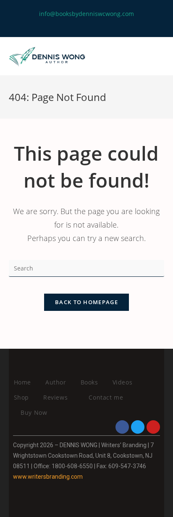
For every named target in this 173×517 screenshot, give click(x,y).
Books (89, 382)
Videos (123, 382)
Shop (21, 397)
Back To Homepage (86, 302)
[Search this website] (87, 267)
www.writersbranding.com (48, 476)
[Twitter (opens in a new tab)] (72, 23)
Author (55, 382)
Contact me (106, 397)
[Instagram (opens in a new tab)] (90, 23)
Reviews (56, 397)
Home (22, 382)
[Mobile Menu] (162, 56)
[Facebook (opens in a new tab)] (80, 23)
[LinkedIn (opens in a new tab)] (100, 23)
